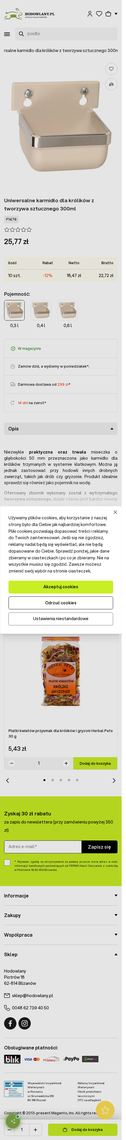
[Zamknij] (115, 512)
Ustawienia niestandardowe (60, 619)
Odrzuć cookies (60, 603)
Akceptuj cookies (60, 587)
